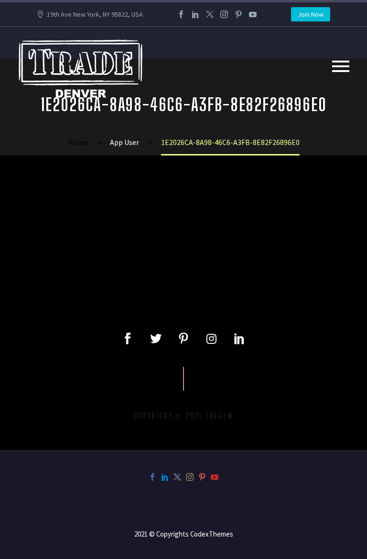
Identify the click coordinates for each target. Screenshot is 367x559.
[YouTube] (253, 14)
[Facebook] (181, 14)
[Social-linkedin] (239, 339)
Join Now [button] (311, 14)
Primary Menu (340, 66)
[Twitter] (210, 14)
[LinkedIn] (195, 14)
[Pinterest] (238, 14)
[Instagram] (224, 14)
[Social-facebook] (128, 339)
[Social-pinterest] (183, 339)
